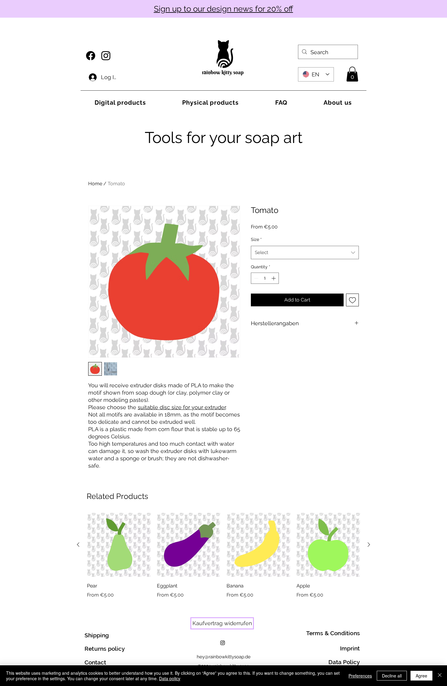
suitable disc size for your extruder (182, 407)
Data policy (169, 678)
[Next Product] (368, 544)
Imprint (350, 648)
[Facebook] (91, 56)
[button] (352, 74)
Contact (95, 662)
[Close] (439, 675)
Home (95, 183)
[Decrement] (255, 278)
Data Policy (344, 662)
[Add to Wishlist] (352, 300)
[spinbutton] (264, 278)
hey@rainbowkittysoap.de (224, 657)
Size (256, 239)
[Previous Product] (78, 544)
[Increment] (274, 278)
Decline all (392, 676)
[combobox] (305, 252)
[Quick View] (119, 545)
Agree (421, 676)
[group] (223, 556)
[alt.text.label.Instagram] (106, 56)
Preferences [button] (360, 676)
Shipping (97, 635)
